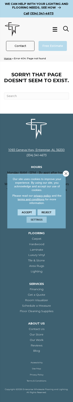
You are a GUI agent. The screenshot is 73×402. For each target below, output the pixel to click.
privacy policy (42, 195)
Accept (27, 212)
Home (8, 58)
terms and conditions (31, 199)
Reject (46, 212)
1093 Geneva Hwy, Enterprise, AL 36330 (36, 150)
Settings (37, 219)
